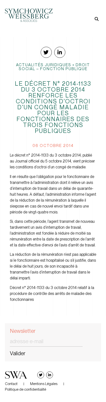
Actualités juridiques (43, 64)
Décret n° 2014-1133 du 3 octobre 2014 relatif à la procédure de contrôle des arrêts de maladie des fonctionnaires (52, 293)
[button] (77, 11)
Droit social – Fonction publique (54, 66)
